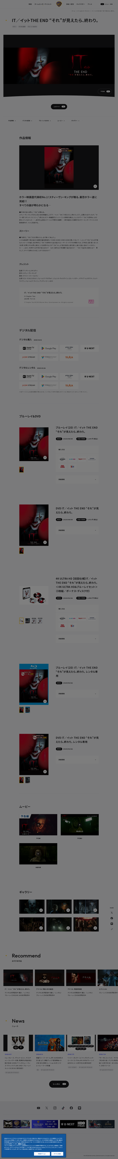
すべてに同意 (57, 1154)
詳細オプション (42, 1154)
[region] (33, 1146)
